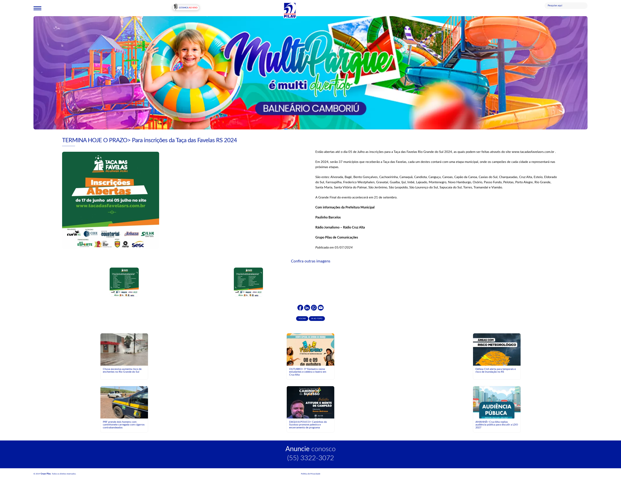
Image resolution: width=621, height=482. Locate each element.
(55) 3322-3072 (310, 458)
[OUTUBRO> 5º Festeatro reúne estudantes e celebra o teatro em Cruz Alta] (310, 362)
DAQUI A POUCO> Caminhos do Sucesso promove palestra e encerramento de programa (308, 425)
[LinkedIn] (307, 307)
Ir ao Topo (316, 318)
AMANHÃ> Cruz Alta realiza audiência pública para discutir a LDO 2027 (496, 425)
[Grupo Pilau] (290, 10)
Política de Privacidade (310, 474)
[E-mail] (321, 307)
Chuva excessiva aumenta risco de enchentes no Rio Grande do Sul (122, 370)
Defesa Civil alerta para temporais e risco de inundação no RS (495, 370)
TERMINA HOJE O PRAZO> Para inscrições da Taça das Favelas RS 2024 (149, 140)
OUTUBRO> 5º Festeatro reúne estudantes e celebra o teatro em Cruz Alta (307, 372)
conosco (310, 449)
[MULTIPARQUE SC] (310, 73)
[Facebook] (300, 307)
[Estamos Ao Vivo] (186, 8)
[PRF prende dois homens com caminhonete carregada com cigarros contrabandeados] (124, 404)
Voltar (302, 318)
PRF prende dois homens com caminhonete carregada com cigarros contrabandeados (124, 425)
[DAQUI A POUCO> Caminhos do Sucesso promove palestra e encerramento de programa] (310, 415)
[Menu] (37, 8)
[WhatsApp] (314, 307)
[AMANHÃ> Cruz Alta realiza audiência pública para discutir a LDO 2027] (497, 415)
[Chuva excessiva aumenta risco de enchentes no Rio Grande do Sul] (124, 349)
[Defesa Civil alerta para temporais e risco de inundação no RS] (497, 362)
